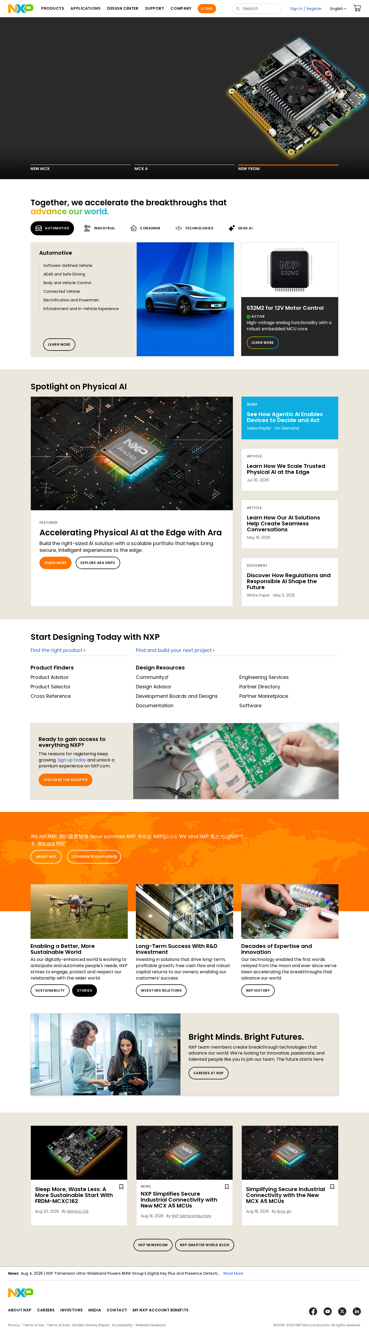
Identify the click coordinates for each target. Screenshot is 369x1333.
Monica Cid (77, 1211)
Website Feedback (151, 1325)
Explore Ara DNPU (97, 562)
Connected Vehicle (61, 291)
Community (150, 677)
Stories (84, 990)
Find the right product (57, 650)
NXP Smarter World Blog (205, 1245)
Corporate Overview (92, 857)
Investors (71, 1310)
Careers (46, 1310)
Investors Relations (161, 990)
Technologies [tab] (199, 228)
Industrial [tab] (104, 228)
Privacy (14, 1325)
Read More (168, 1273)
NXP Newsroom (153, 1245)
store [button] (207, 8)
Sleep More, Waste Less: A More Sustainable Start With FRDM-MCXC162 (74, 1195)
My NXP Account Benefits (161, 1310)
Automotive (55, 253)
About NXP (46, 857)
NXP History (258, 990)
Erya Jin (284, 1211)
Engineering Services (264, 677)
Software (250, 705)
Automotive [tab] (57, 228)
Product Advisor (50, 677)
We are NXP (51, 843)
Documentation (154, 705)
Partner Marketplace (263, 696)
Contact (117, 1310)
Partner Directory (259, 686)
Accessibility (122, 1325)
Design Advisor (154, 686)
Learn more (59, 344)
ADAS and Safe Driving (64, 274)
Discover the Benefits (65, 779)
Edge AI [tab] (245, 228)
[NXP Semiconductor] (20, 8)
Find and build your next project (174, 650)
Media (94, 1310)
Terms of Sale (58, 1325)
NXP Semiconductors (191, 1216)
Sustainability (50, 990)
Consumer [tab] (150, 228)
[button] (338, 9)
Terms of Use (33, 1325)
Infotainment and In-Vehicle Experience (81, 308)
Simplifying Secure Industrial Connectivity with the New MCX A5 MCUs (285, 1195)
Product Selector (51, 686)
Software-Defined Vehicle (67, 265)
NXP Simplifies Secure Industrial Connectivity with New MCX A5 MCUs (179, 1200)
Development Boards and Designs (177, 696)
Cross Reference (51, 696)
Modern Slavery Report (90, 1325)
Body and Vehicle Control (67, 282)
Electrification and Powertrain (71, 300)
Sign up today (72, 760)
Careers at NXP (208, 1073)
